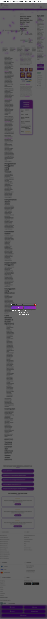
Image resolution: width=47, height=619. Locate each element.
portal (17, 307)
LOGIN (29, 307)
